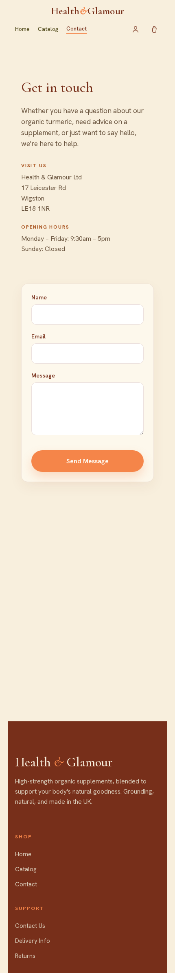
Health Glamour (88, 11)
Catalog (48, 29)
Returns (25, 956)
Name (39, 297)
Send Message (87, 461)
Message (43, 375)
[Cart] (154, 29)
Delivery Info (32, 941)
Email (38, 336)
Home (22, 29)
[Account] (135, 29)
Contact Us (30, 926)
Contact (76, 28)
